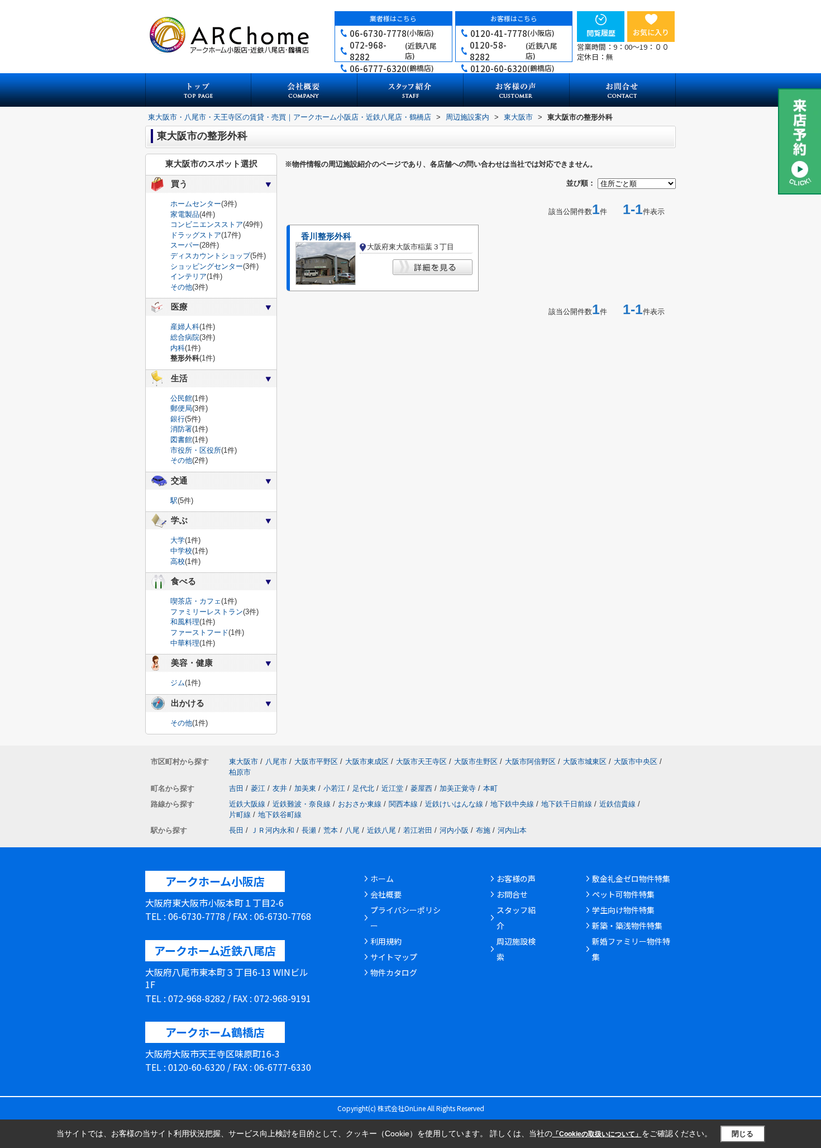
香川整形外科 (326, 236)
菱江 (258, 788)
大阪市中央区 (635, 761)
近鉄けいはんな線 (454, 804)
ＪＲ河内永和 (272, 830)
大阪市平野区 (316, 761)
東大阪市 (243, 761)
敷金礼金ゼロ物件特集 (631, 878)
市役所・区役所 (195, 450)
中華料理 (184, 643)
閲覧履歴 (600, 32)
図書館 (181, 439)
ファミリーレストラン (206, 612)
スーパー (184, 245)
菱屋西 (421, 788)
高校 (177, 561)
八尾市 (276, 761)
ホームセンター (195, 204)
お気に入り (651, 32)
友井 (280, 788)
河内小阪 (454, 830)
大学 (177, 540)
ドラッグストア (195, 235)
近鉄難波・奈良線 (302, 804)
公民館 (181, 398)
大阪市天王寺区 (421, 761)
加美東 (305, 788)
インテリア (188, 276)
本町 (490, 788)
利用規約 (386, 941)
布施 (483, 830)
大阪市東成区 (367, 761)
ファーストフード (199, 632)
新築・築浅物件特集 (627, 925)
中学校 (181, 551)
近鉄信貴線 (617, 804)
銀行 (177, 419)
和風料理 (184, 622)
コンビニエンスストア (206, 224)
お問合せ (512, 894)
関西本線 (403, 804)
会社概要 (386, 894)
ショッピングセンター (206, 266)
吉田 (236, 788)
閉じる (742, 1134)
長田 (236, 830)
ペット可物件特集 (623, 894)
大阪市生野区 (476, 761)
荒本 (330, 830)
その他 (181, 287)
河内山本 (512, 830)
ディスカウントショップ (210, 256)
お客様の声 (516, 878)
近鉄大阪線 (247, 804)
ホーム (382, 878)
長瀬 (309, 830)
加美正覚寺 (458, 788)
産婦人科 (184, 326)
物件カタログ (393, 972)
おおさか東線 (359, 804)
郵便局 (181, 408)
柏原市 (240, 772)
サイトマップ (393, 956)
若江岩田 (417, 830)
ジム (177, 683)
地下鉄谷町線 (280, 814)
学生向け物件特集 (623, 909)
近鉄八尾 (381, 830)
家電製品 (184, 214)
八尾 (352, 830)
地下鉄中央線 (512, 804)
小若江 (334, 788)
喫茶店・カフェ (195, 601)
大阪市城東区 (585, 761)
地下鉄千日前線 (566, 804)
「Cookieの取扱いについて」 (597, 1134)
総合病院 (184, 337)
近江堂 (392, 788)
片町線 (240, 814)
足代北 (363, 788)
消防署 (181, 429)
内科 (177, 348)
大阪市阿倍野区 (530, 761)
